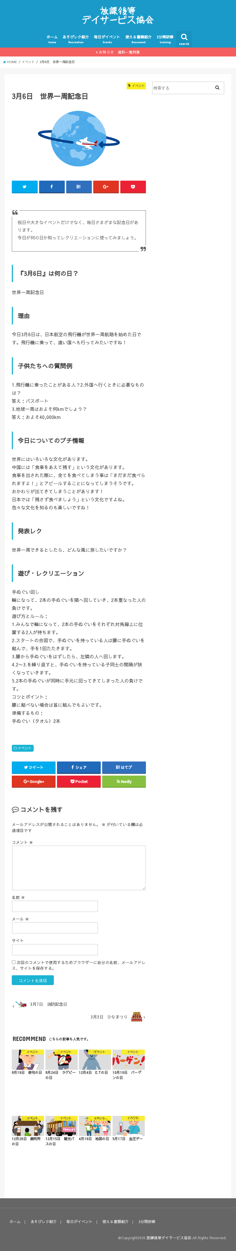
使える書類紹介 (138, 39)
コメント (22, 842)
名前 (18, 897)
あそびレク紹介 (76, 39)
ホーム (52, 39)
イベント (25, 748)
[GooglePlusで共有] (106, 186)
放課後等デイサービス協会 (168, 1237)
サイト (18, 940)
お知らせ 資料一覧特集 (119, 52)
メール (20, 919)
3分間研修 (165, 39)
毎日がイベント (107, 39)
